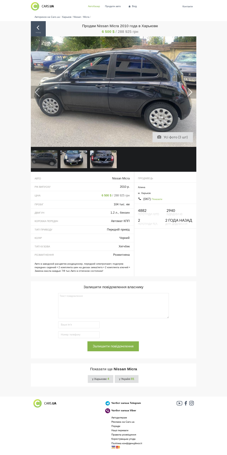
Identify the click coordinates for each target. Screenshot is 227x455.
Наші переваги (119, 430)
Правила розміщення (123, 434)
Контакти (187, 6)
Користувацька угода (123, 438)
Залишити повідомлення (113, 346)
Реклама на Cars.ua (122, 421)
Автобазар (94, 6)
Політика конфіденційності (126, 443)
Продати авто (113, 6)
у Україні (126, 379)
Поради (115, 426)
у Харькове (100, 379)
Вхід (134, 6)
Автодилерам (119, 417)
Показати (157, 199)
